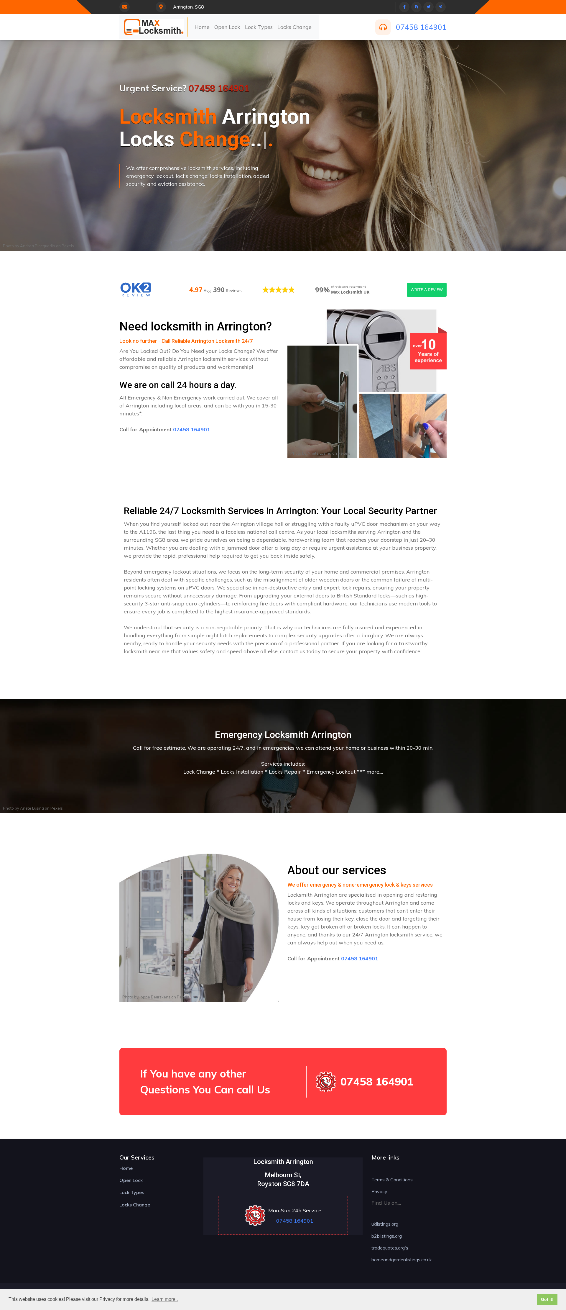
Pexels (68, 245)
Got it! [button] (547, 1299)
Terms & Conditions (392, 1180)
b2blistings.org (386, 1236)
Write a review (427, 289)
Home (202, 27)
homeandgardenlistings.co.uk (401, 1259)
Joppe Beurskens (154, 997)
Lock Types (259, 27)
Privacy (379, 1191)
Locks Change (294, 27)
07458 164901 (421, 27)
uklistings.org (384, 1224)
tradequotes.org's (389, 1248)
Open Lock (227, 27)
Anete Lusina (319, 453)
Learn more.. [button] (165, 1299)
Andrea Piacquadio (37, 245)
